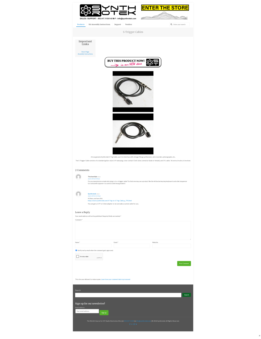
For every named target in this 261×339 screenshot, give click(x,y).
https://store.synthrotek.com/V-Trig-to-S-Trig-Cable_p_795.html (110, 201)
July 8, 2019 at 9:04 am (94, 179)
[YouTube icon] (132, 324)
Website (155, 242)
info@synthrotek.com (143, 321)
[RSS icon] (136, 324)
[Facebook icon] (130, 324)
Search (78, 290)
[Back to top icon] (251, 335)
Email (116, 242)
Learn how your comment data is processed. (115, 279)
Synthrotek (92, 194)
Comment (79, 220)
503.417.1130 (129, 321)
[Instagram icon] (134, 324)
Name (77, 242)
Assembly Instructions (85, 54)
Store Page (85, 52)
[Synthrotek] (133, 12)
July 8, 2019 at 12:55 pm (94, 196)
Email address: (80, 307)
